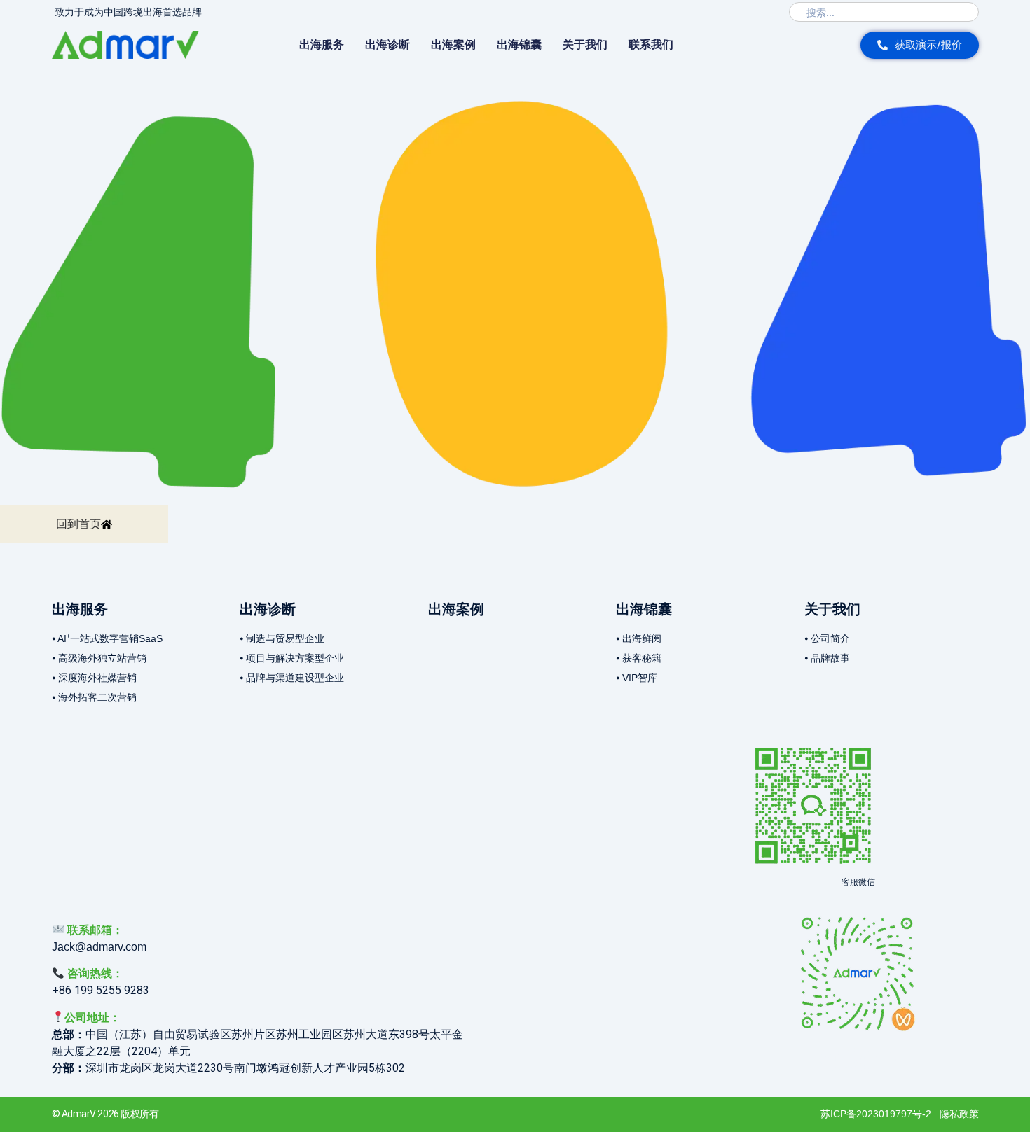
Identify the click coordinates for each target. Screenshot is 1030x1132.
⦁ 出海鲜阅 (638, 638)
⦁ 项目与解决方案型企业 (292, 658)
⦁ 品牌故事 (827, 658)
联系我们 (651, 44)
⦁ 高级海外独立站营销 (99, 658)
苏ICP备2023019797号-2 (875, 1113)
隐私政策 (959, 1113)
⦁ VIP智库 (636, 677)
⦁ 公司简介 (827, 638)
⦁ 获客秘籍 (638, 658)
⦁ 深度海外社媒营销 (94, 677)
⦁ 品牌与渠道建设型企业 (292, 677)
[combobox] (884, 12)
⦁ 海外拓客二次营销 (94, 697)
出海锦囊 (519, 44)
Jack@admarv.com (99, 947)
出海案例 (453, 44)
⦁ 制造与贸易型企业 (282, 638)
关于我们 (585, 44)
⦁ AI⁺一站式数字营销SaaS (107, 638)
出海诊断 (387, 44)
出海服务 (321, 44)
